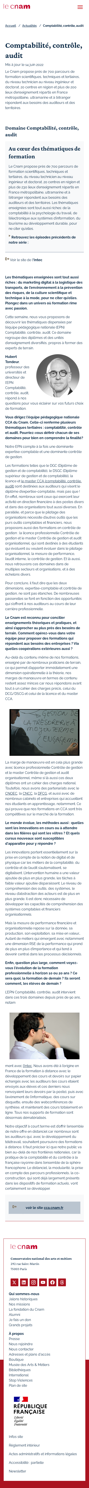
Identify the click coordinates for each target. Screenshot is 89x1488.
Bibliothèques (20, 1370)
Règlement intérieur (24, 1445)
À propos (16, 1334)
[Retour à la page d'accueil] (16, 6)
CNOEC (11, 793)
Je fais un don (20, 1320)
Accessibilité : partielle (26, 1463)
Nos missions (19, 1304)
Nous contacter (21, 1349)
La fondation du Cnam (26, 1309)
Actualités (29, 25)
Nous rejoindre (21, 1344)
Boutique (16, 1360)
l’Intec (27, 1066)
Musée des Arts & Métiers (29, 1365)
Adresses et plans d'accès (29, 1354)
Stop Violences (21, 1380)
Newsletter (17, 1471)
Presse (14, 1339)
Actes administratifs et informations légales (43, 1454)
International (19, 1375)
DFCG (42, 793)
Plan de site (18, 1385)
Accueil (10, 25)
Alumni (14, 1315)
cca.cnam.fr (53, 1208)
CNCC (27, 793)
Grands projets (20, 1325)
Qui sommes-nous (24, 1294)
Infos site (16, 1437)
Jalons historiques (23, 1299)
